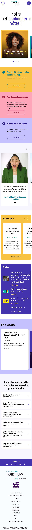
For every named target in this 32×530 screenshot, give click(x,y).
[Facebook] (16, 464)
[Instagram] (20, 464)
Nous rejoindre (16, 510)
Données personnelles (14, 527)
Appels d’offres (16, 513)
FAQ (16, 518)
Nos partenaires (16, 507)
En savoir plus (16, 86)
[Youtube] (12, 464)
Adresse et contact (16, 501)
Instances (16, 498)
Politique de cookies (24, 527)
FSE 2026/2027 (16, 504)
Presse (16, 515)
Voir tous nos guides (16, 311)
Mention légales (6, 527)
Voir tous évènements (16, 257)
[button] (13, 61)
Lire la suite (6, 348)
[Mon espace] (29, 3)
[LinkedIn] (7, 464)
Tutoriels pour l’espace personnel (16, 495)
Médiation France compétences (16, 521)
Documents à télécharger (16, 493)
